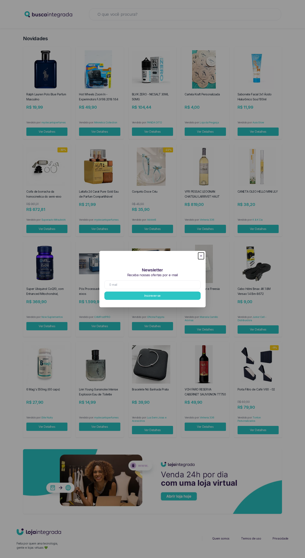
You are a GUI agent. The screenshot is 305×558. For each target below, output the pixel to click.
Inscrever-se (152, 295)
